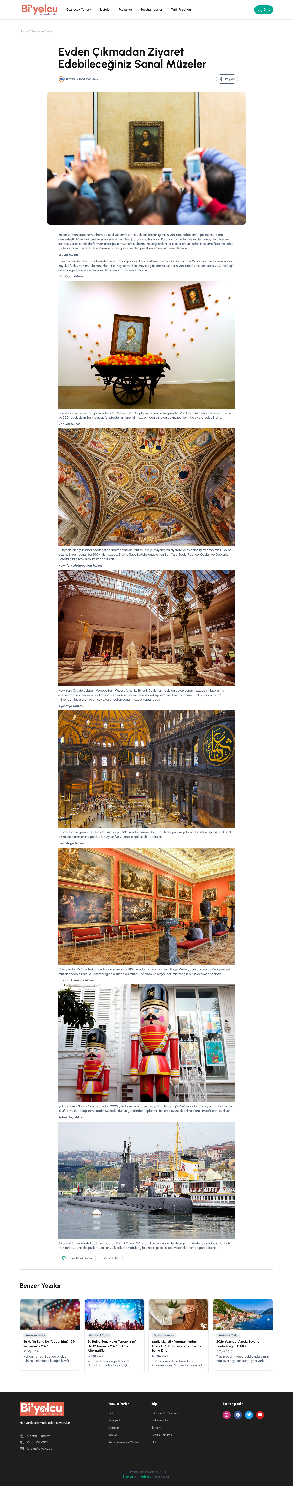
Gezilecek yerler (81, 1258)
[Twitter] (249, 1415)
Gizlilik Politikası (161, 1435)
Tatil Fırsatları (181, 9)
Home (24, 31)
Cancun (113, 1428)
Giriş (267, 9)
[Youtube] (260, 1415)
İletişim (156, 1428)
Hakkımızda (159, 1420)
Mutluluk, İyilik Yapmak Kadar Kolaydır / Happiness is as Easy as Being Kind (176, 1346)
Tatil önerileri (110, 1258)
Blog (154, 1442)
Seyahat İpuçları (151, 9)
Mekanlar (125, 9)
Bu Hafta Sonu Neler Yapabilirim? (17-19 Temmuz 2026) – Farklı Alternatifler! (112, 1346)
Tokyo (112, 1435)
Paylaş (230, 79)
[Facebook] (238, 1415)
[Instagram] (227, 1415)
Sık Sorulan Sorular (164, 1413)
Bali (110, 1413)
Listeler (105, 9)
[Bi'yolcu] (40, 9)
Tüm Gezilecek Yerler (123, 1442)
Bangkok (114, 1420)
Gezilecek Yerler (77, 9)
